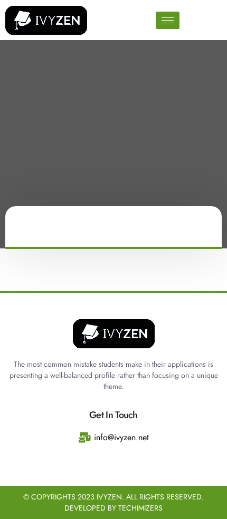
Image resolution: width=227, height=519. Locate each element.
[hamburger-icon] (167, 20)
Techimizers (140, 508)
